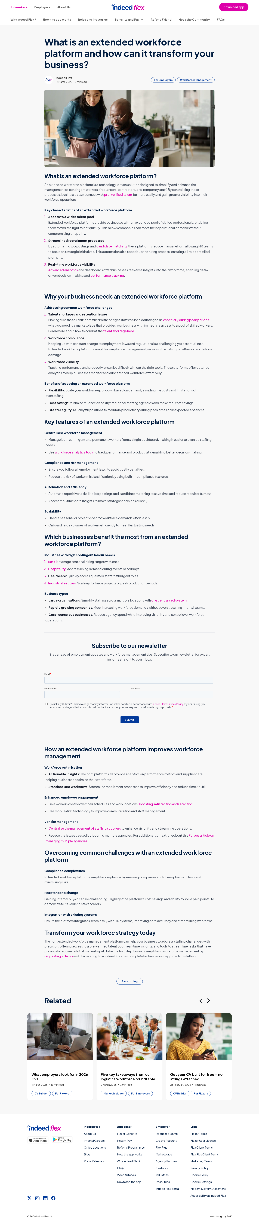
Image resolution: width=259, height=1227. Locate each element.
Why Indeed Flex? (23, 19)
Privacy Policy (199, 1168)
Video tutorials (126, 1175)
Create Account (166, 1140)
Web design (216, 1216)
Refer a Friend (161, 19)
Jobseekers (19, 7)
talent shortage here (118, 331)
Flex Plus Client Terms (204, 1154)
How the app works (57, 19)
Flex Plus (161, 1147)
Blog (87, 1154)
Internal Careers (94, 1140)
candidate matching (111, 246)
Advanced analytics (63, 270)
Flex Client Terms (201, 1147)
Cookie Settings (201, 1182)
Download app (233, 7)
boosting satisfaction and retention (166, 804)
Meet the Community (194, 19)
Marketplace (164, 1154)
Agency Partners (166, 1161)
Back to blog (130, 981)
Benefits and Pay (127, 19)
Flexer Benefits (127, 1134)
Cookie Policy (199, 1175)
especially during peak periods (186, 320)
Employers (42, 7)
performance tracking (107, 275)
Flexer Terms (198, 1134)
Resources (163, 1182)
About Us (64, 7)
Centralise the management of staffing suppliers (84, 828)
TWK (229, 1216)
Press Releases (94, 1161)
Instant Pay (124, 1140)
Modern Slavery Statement (208, 1189)
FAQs (221, 19)
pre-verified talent (118, 194)
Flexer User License (203, 1140)
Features (162, 1168)
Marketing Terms (201, 1161)
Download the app (129, 1182)
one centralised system (169, 600)
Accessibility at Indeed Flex (208, 1195)
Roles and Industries (93, 19)
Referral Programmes (131, 1147)
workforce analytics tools (74, 452)
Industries (162, 1175)
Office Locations (95, 1147)
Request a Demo (167, 1134)
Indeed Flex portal (167, 1189)
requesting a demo (58, 956)
